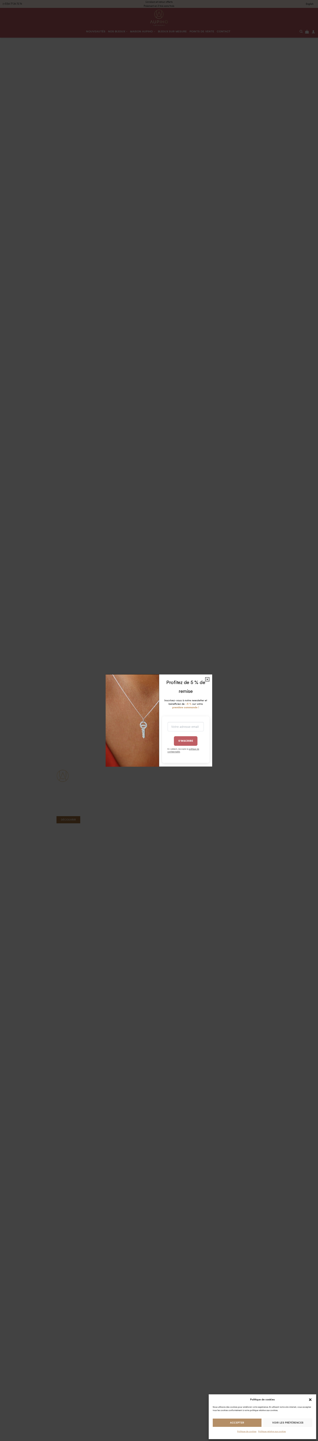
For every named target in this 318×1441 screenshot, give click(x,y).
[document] (159, 720)
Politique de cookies (246, 1431)
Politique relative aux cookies (272, 1431)
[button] (310, 1399)
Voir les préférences (287, 1422)
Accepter (237, 1422)
